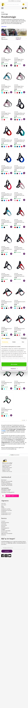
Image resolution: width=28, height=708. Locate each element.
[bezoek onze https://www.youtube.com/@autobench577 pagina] (9, 555)
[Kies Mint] (7, 389)
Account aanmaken (5, 530)
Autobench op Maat (5, 509)
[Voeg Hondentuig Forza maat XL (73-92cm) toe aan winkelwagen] (11, 335)
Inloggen (3, 529)
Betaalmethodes (5, 522)
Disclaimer (3, 535)
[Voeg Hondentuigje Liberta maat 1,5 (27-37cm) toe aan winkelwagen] (24, 65)
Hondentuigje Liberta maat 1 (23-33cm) (6, 60)
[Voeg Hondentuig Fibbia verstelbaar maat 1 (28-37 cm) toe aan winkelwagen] (24, 200)
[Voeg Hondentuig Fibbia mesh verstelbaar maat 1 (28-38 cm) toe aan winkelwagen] (24, 119)
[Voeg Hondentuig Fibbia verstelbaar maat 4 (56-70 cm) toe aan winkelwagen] (24, 281)
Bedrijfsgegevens (5, 528)
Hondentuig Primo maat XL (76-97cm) (19, 383)
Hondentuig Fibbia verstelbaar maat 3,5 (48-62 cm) (6, 275)
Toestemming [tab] (5, 342)
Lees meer (3, 26)
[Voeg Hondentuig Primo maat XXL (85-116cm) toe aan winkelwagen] (11, 415)
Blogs (2, 506)
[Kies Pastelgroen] (15, 146)
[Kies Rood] (17, 66)
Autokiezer (3, 511)
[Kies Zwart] (7, 66)
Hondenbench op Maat (6, 510)
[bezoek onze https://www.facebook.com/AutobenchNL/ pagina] (2, 555)
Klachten (3, 526)
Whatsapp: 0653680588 (6, 484)
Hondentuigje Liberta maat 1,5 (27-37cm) (19, 60)
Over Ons (3, 503)
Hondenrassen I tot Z (6, 514)
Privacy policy (4, 532)
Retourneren (4, 525)
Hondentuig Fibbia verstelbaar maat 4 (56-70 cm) (19, 275)
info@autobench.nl (5, 482)
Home (2, 12)
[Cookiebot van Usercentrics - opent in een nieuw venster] (21, 338)
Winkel (2, 507)
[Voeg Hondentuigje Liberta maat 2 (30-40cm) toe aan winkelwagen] (11, 92)
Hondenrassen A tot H (6, 513)
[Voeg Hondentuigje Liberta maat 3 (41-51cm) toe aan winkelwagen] (11, 119)
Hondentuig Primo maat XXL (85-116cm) (6, 410)
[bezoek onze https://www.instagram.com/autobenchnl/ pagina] (6, 555)
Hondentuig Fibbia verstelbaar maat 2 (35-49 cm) (19, 221)
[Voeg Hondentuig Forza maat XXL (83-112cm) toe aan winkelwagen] (24, 335)
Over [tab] (23, 342)
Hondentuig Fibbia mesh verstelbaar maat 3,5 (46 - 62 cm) (6, 194)
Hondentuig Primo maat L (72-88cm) (6, 383)
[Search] (23, 4)
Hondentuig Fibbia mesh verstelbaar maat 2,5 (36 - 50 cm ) (6, 168)
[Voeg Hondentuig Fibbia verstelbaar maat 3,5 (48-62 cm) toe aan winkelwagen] (11, 281)
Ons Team (3, 505)
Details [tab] (14, 342)
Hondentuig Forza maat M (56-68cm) (6, 302)
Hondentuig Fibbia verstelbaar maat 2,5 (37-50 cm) (6, 248)
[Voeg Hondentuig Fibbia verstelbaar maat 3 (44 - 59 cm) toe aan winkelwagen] (24, 254)
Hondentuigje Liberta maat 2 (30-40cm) (6, 87)
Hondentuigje (4, 14)
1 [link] (21, 420)
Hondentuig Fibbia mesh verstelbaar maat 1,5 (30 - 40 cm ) (6, 141)
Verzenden (3, 524)
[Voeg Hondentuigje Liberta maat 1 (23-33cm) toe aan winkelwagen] (11, 65)
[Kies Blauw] (5, 66)
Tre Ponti (3, 58)
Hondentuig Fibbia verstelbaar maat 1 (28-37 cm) (19, 194)
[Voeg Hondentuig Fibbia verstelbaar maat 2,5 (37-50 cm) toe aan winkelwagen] (11, 254)
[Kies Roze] (2, 66)
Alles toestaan (14, 364)
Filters (4, 37)
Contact (3, 521)
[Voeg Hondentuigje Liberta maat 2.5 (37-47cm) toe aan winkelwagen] (24, 92)
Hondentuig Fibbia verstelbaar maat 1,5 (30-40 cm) (6, 221)
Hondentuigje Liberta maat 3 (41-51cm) (6, 114)
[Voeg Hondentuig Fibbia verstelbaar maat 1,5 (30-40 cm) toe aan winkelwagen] (11, 227)
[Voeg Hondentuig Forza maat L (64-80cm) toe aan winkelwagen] (24, 308)
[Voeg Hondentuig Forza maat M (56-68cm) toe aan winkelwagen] (11, 308)
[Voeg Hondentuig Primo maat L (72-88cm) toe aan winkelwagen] (11, 388)
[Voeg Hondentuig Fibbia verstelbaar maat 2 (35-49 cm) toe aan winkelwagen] (24, 227)
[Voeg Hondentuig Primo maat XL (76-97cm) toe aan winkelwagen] (24, 388)
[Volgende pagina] (26, 420)
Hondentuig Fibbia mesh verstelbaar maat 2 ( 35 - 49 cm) (19, 141)
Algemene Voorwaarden (6, 533)
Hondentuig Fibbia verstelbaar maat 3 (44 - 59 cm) (19, 248)
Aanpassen (13, 368)
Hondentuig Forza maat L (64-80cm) (19, 302)
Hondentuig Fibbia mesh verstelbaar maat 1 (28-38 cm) (19, 114)
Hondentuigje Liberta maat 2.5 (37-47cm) (19, 87)
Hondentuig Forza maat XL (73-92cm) (6, 329)
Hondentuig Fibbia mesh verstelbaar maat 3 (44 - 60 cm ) (19, 168)
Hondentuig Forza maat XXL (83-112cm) (19, 329)
